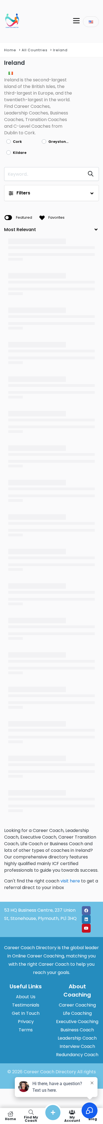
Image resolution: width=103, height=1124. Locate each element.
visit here (70, 881)
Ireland (60, 50)
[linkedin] (86, 919)
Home (10, 50)
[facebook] (86, 910)
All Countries (35, 50)
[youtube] (86, 928)
